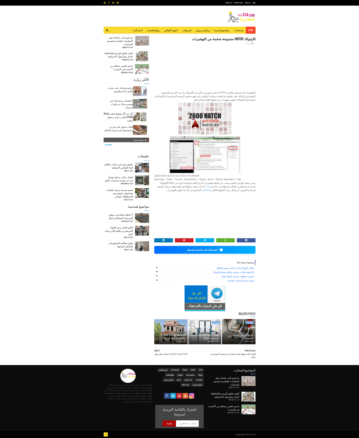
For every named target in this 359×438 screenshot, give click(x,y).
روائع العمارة (153, 30)
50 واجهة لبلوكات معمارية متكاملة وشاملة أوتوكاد (233, 272)
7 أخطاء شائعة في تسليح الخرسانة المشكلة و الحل (120, 216)
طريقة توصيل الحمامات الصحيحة (240, 280)
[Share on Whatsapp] (225, 240)
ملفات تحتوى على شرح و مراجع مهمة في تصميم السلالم (118, 128)
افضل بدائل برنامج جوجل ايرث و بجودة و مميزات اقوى (119, 178)
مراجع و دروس (168, 380)
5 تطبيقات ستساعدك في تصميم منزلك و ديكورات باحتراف (121, 104)
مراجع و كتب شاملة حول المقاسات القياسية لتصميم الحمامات (120, 41)
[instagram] (118, 3)
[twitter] (113, 3)
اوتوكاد (249, 43)
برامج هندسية (190, 375)
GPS (200, 370)
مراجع (179, 380)
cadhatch (206, 190)
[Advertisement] (204, 66)
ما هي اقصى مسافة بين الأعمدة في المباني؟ (121, 67)
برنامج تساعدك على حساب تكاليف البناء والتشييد (120, 89)
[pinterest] (105, 3)
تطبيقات (180, 375)
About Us (247, 3)
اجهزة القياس (171, 30)
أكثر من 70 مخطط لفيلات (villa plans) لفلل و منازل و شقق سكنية (118, 117)
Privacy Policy (238, 3)
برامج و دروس (203, 30)
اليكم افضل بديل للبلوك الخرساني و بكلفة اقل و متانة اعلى (119, 231)
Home (250, 30)
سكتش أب (199, 380)
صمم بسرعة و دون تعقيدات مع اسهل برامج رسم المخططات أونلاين (119, 193)
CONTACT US (228, 3)
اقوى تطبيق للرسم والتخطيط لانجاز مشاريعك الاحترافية (118, 54)
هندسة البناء (185, 385)
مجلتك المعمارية (239, 434)
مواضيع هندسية (221, 30)
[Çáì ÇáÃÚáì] (106, 434)
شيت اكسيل (188, 380)
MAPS (193, 370)
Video (184, 370)
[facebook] (109, 3)
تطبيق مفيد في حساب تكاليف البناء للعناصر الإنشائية (118, 165)
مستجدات (239, 30)
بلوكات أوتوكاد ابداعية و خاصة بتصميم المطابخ (235, 268)
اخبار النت (138, 30)
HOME (254, 3)
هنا (217, 186)
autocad (175, 370)
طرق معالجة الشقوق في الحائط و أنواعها (121, 244)
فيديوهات (186, 30)
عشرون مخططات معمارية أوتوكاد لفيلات (237, 276)
